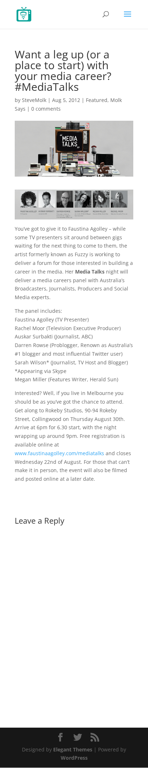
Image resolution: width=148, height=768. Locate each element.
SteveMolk (34, 100)
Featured (96, 100)
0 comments (46, 108)
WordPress (74, 757)
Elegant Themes (72, 749)
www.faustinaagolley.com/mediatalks (59, 453)
